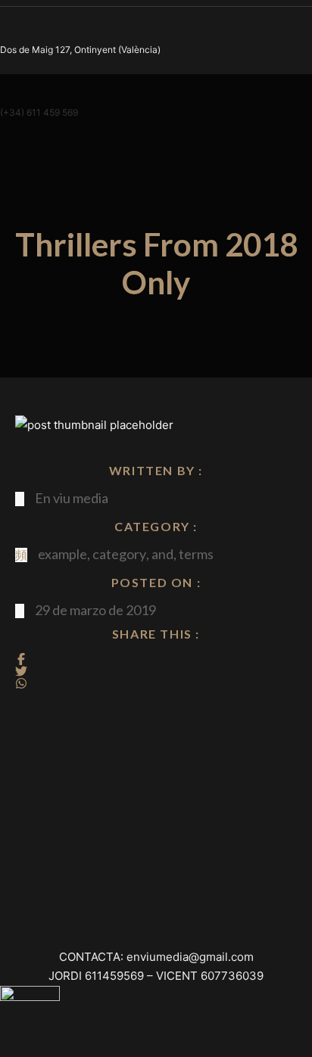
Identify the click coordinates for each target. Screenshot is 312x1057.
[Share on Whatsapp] (21, 683)
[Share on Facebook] (21, 659)
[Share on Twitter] (21, 671)
